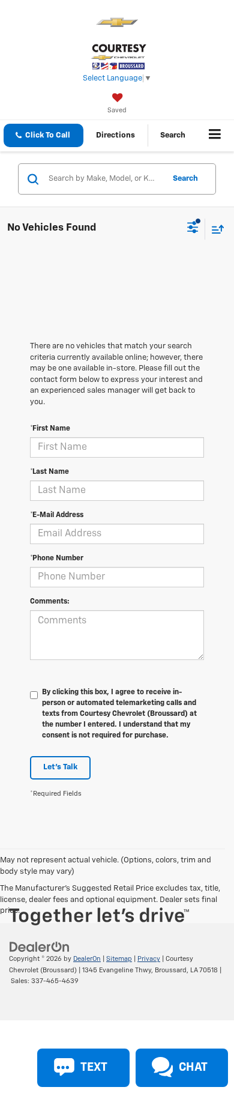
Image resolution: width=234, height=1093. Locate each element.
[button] (43, 135)
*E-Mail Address (56, 515)
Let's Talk (60, 767)
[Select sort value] (214, 229)
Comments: (50, 601)
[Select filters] (192, 229)
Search (185, 179)
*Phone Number (56, 558)
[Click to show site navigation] (215, 135)
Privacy (148, 958)
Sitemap (119, 958)
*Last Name (49, 472)
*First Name (50, 428)
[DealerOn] (39, 947)
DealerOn (87, 958)
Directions (115, 135)
